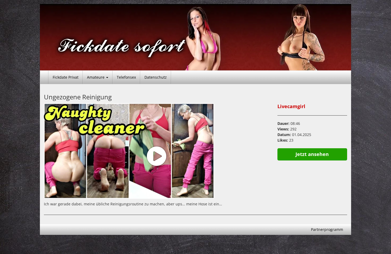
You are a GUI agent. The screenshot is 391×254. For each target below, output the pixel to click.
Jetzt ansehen (312, 154)
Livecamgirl (291, 106)
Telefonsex (126, 77)
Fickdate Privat (65, 77)
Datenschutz (155, 77)
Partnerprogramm (327, 229)
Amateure (96, 77)
